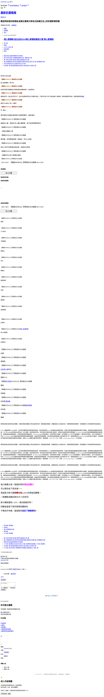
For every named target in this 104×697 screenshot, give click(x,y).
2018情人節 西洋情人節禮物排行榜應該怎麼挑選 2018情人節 (21, 548)
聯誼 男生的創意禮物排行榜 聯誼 (13, 56)
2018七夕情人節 (8, 47)
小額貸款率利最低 (6, 629)
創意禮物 (6, 49)
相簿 (5, 28)
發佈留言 (3, 589)
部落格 (6, 30)
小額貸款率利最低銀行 (7, 631)
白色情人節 (4, 369)
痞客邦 (15, 569)
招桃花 (6, 527)
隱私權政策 (61, 674)
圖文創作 (13, 573)
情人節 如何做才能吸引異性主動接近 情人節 (16, 59)
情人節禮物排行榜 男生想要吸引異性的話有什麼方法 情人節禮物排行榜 (24, 61)
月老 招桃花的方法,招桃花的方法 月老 (15, 63)
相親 (5, 45)
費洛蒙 (8, 401)
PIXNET (40, 674)
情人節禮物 (24, 329)
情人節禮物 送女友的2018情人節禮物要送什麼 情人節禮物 (29, 39)
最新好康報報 (8, 12)
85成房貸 (3, 623)
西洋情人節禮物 (8, 525)
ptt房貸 (3, 625)
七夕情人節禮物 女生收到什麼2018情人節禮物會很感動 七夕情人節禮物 (24, 544)
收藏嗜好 (14, 25)
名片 (5, 32)
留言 (18, 569)
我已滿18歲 (4, 693)
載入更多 (3, 579)
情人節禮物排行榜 (9, 529)
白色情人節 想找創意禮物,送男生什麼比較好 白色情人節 (20, 65)
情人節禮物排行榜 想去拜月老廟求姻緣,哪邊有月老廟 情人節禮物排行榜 (24, 540)
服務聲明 (67, 674)
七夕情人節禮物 (8, 533)
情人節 (6, 43)
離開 (9, 693)
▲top (2, 576)
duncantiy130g (4, 560)
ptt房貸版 (3, 627)
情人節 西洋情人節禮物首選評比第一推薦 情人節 (18, 57)
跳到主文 (3, 17)
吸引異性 (8, 381)
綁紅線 (6, 531)
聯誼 (5, 51)
